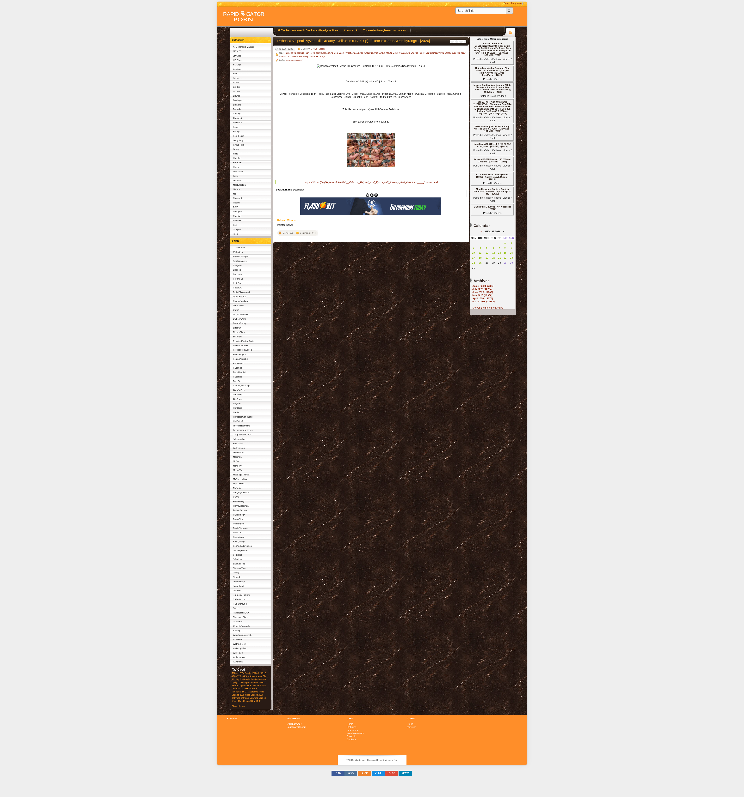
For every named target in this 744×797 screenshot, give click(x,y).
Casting (236, 113)
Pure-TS (237, 532)
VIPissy (236, 630)
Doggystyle (438, 53)
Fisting (236, 131)
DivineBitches (239, 296)
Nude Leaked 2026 (254, 695)
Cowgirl (235, 682)
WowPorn (237, 639)
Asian (236, 78)
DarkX (236, 310)
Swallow (396, 53)
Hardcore (237, 162)
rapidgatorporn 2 (294, 60)
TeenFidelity (239, 581)
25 (480, 263)
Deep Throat (345, 53)
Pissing (236, 203)
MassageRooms (241, 475)
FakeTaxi (237, 381)
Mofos (236, 461)
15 (505, 252)
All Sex (245, 676)
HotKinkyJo (238, 421)
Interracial (238, 171)
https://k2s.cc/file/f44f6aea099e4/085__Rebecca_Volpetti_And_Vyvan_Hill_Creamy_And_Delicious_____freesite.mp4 (371, 182)
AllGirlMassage (240, 256)
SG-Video (237, 559)
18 (480, 258)
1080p (235, 673)
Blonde (236, 91)
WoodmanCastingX (242, 635)
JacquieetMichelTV (242, 434)
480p (234, 676)
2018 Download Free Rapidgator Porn (244, 17)
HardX (236, 412)
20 (493, 258)
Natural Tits (284, 56)
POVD (236, 497)
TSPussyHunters (241, 595)
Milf (234, 194)
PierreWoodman (241, 506)
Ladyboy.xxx (239, 448)
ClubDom (237, 283)
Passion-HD (239, 515)
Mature (236, 189)
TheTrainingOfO (241, 613)
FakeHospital (239, 372)
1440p (248, 673)
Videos (322, 49)
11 (480, 252)
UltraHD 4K (255, 701)
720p (239, 676)
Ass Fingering (366, 53)
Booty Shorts (309, 56)
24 (473, 263)
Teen (235, 234)
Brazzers (237, 274)
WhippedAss (239, 657)
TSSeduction (239, 599)
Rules (410, 724)
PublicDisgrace (240, 528)
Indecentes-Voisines (243, 430)
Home (350, 724)
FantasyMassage (241, 385)
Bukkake (237, 109)
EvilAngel (237, 336)
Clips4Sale (238, 279)
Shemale (237, 220)
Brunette (237, 105)
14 (499, 252)
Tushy (236, 572)
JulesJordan (239, 439)
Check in (351, 736)
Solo (235, 225)
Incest (236, 176)
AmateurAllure (240, 261)
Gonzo (242, 688)
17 (473, 258)
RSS (510, 32)
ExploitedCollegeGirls (243, 341)
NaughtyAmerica (241, 492)
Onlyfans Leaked (258, 698)
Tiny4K (236, 577)
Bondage (237, 100)
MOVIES (237, 51)
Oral (234, 701)
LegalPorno (238, 452)
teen (247, 701)
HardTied (237, 408)
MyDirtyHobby (240, 479)
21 (499, 258)
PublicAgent (239, 523)
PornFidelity (239, 501)
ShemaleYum (239, 568)
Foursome (290, 53)
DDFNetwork (239, 319)
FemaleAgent (239, 354)
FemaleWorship (240, 359)
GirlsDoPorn (239, 390)
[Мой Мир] (376, 195)
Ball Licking (327, 53)
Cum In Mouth (385, 53)
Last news (352, 730)
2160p (261, 673)
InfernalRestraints (241, 426)
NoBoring (237, 488)
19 (487, 258)
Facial (263, 685)
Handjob (237, 158)
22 (505, 258)
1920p (255, 673)
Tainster (237, 590)
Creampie (244, 682)
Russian (237, 216)
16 (511, 252)
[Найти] (509, 11)
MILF (244, 692)
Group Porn (238, 145)
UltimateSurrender (242, 626)
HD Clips (237, 60)
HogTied (237, 403)
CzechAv (237, 288)
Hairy (235, 154)
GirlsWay (237, 394)
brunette (262, 679)
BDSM (236, 82)
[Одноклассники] (372, 195)
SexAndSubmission (242, 546)
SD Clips (237, 64)
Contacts (351, 739)
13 (493, 252)
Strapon (237, 229)
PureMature (238, 537)
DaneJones (238, 305)
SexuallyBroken (240, 550)
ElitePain (237, 328)
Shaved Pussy (418, 53)
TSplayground (240, 604)
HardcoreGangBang (242, 417)
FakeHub (237, 377)
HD (257, 688)
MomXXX (237, 470)
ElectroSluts (239, 332)
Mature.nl (237, 457)
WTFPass (238, 653)
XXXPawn (238, 662)
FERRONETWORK (242, 350)
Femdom (237, 122)
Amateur (237, 69)
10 (473, 252)
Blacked (237, 270)
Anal (235, 73)
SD (243, 701)
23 (511, 258)
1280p (242, 673)
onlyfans (236, 698)
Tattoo (319, 53)
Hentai (236, 167)
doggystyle (244, 685)
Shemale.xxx (239, 564)
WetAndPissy (239, 644)
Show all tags (238, 706)
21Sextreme (239, 247)
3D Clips (237, 56)
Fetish (236, 127)
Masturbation (239, 185)
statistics (411, 727)
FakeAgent (238, 363)
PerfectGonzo (240, 510)
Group (236, 149)
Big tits (239, 679)
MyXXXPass (239, 483)
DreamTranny (240, 323)
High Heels (310, 53)
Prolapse (237, 211)
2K (266, 673)
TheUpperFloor (240, 617)
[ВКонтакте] (367, 195)
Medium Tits (296, 56)
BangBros (238, 265)
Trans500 (237, 621)
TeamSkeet (238, 586)
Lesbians (237, 180)
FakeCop (237, 368)
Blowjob (236, 96)
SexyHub (237, 555)
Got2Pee (237, 399)
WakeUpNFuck (240, 648)
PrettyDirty (238, 519)
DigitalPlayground (241, 292)
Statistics (351, 727)
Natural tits (238, 198)
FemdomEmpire (240, 345)
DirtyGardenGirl (240, 314)
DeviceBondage (240, 301)
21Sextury (238, 252)
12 (487, 252)
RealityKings (239, 541)
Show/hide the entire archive (487, 307)
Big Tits (236, 87)
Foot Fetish (238, 136)
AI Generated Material (243, 47)
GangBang (238, 140)
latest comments (355, 733)
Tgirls (236, 608)
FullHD (235, 688)
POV (235, 207)
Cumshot (237, 118)
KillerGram (238, 443)
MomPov (237, 466)
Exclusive (254, 685)
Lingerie (355, 53)
